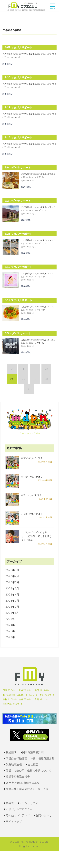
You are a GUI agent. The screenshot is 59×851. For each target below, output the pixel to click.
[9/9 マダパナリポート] (10, 180)
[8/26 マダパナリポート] (10, 246)
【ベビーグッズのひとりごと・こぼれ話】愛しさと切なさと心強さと (36, 536)
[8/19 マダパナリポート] (10, 279)
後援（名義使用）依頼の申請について (28, 770)
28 (46, 378)
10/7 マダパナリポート (18, 47)
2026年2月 (12, 606)
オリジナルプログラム (19, 809)
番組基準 (11, 752)
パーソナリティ (29, 803)
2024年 (10, 625)
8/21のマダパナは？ (32, 458)
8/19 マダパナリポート (18, 267)
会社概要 (33, 764)
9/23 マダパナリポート (18, 107)
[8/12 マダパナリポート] (10, 313)
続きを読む (7, 63)
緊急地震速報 (14, 764)
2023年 (10, 631)
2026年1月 (12, 612)
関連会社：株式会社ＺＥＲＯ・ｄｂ (27, 788)
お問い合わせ (44, 815)
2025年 (10, 618)
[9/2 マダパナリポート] (10, 213)
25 (23, 378)
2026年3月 (12, 600)
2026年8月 (12, 570)
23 (46, 369)
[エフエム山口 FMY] (26, 6)
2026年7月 (12, 576)
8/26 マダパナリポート (18, 233)
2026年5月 (12, 588)
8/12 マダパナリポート (18, 300)
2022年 (10, 637)
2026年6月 (12, 582)
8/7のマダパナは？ (31, 495)
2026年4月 (12, 594)
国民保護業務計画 (33, 752)
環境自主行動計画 (16, 758)
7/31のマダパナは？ (32, 513)
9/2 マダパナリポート (18, 200)
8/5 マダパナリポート (18, 333)
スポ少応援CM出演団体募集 (22, 782)
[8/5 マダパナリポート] (10, 346)
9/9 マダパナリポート (18, 167)
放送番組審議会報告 (18, 776)
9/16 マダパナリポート (18, 137)
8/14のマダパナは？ (32, 476)
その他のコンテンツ (18, 815)
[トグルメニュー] (53, 8)
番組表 (10, 803)
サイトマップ (14, 821)
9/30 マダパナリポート (18, 77)
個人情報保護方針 (43, 758)
